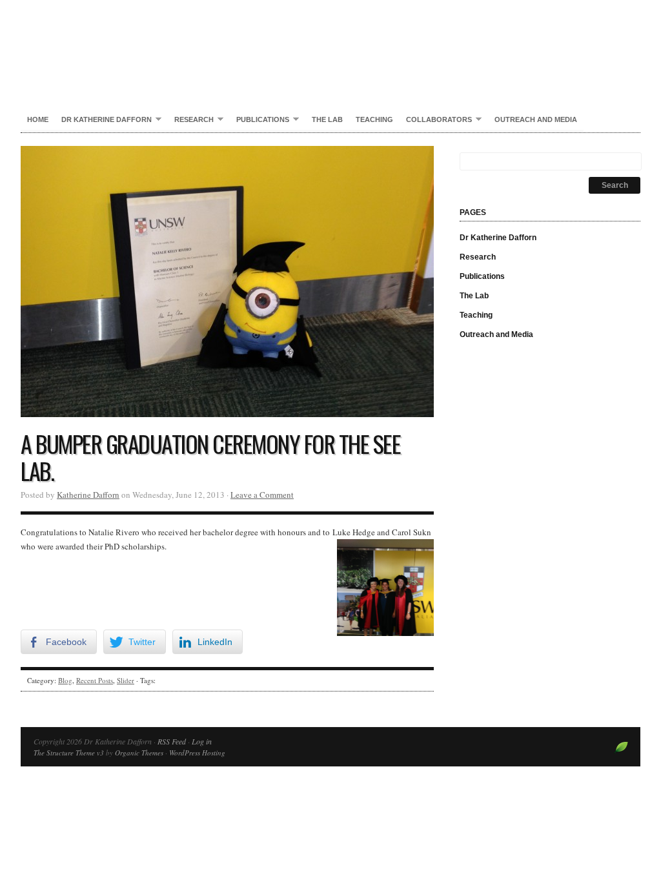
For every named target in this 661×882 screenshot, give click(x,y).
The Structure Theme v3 (69, 752)
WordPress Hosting (197, 752)
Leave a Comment (262, 494)
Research (191, 120)
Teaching (374, 119)
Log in (202, 741)
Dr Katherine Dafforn (330, 45)
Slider (125, 680)
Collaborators (436, 120)
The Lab (327, 119)
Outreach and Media (535, 119)
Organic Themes (139, 752)
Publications (259, 120)
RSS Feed (172, 741)
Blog (65, 680)
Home (37, 119)
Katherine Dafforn (88, 494)
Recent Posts (94, 680)
